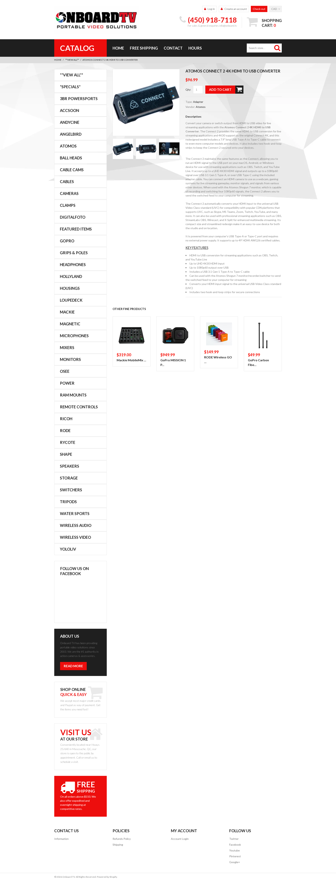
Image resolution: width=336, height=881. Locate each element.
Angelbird (70, 134)
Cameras (69, 193)
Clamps (67, 205)
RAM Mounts (73, 395)
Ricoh (66, 418)
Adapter (198, 101)
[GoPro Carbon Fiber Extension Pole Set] (263, 335)
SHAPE (66, 454)
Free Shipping (144, 48)
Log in (211, 8)
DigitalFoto (72, 217)
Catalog (77, 48)
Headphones (73, 264)
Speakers (69, 466)
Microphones (74, 335)
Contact (173, 48)
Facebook (235, 844)
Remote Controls (79, 406)
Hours (195, 48)
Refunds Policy (122, 838)
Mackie (67, 312)
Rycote (67, 442)
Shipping (118, 844)
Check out (259, 8)
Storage (69, 478)
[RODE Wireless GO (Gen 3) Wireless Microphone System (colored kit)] (219, 333)
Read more (73, 666)
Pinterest (235, 856)
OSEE (64, 371)
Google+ (234, 862)
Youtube (234, 850)
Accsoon (69, 110)
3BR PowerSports (79, 98)
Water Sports (74, 513)
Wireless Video (75, 537)
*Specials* (70, 86)
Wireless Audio (75, 525)
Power (67, 383)
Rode (65, 430)
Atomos (201, 106)
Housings (70, 288)
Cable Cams (72, 169)
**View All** (72, 59)
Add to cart (220, 89)
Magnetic (70, 323)
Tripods (68, 501)
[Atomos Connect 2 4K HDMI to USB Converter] (146, 102)
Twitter (234, 838)
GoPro (67, 240)
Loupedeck (71, 300)
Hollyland (71, 276)
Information (61, 838)
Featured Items (76, 229)
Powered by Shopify (107, 876)
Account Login (180, 838)
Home (118, 48)
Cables (67, 181)
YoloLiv (68, 549)
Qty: (188, 89)
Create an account (235, 8)
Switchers (71, 489)
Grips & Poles (74, 252)
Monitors (70, 359)
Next (175, 149)
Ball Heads (71, 157)
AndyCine (69, 122)
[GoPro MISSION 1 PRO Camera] (175, 335)
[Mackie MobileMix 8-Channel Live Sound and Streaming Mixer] (131, 335)
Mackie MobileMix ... (131, 360)
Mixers (67, 347)
